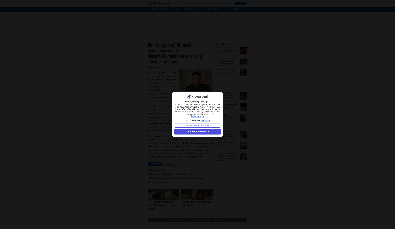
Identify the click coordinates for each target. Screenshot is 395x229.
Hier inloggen (205, 121)
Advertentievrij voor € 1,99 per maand (197, 125)
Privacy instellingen (197, 117)
